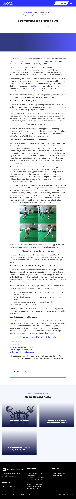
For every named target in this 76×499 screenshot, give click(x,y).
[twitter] (7, 486)
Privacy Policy (62, 495)
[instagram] (10, 486)
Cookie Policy (70, 495)
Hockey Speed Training (35, 15)
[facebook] (3, 486)
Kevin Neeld (29, 12)
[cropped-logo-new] (7, 2)
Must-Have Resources (47, 15)
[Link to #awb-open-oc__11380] (71, 3)
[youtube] (14, 486)
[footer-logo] (13, 468)
